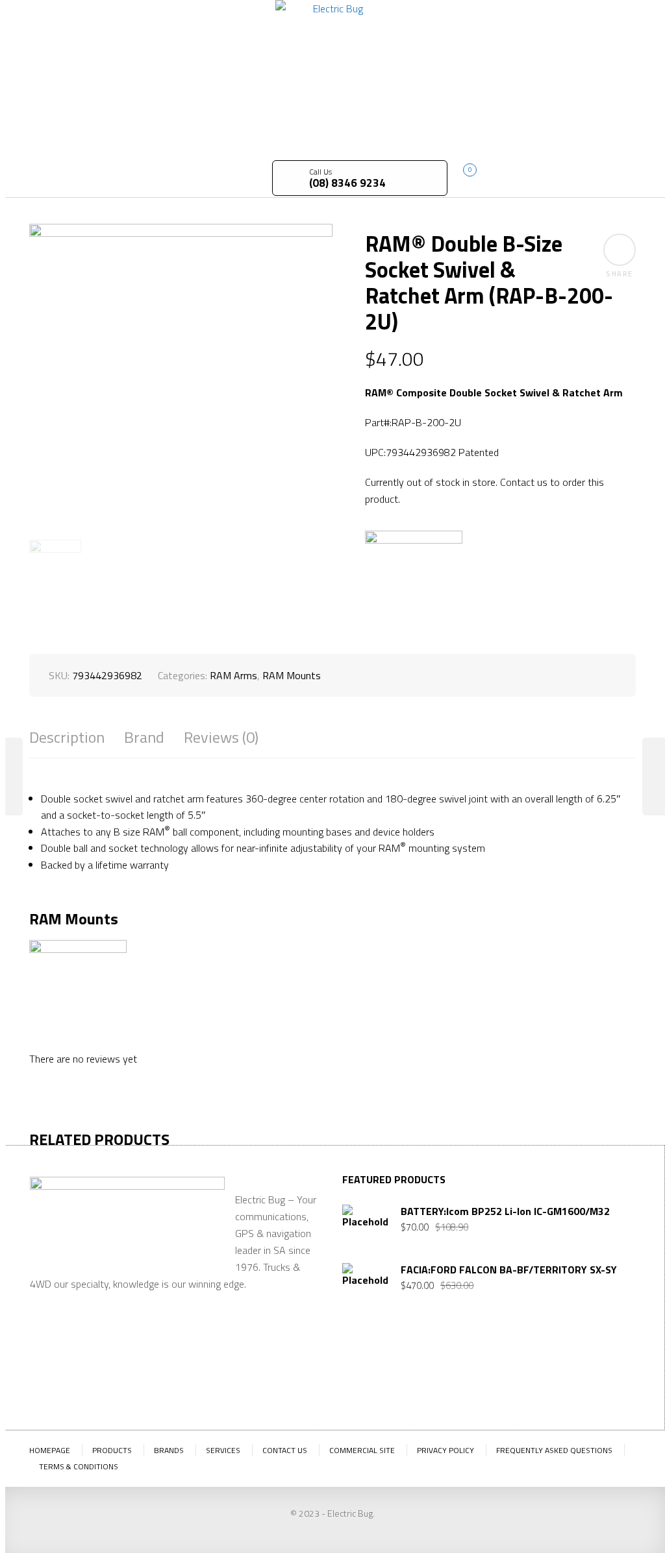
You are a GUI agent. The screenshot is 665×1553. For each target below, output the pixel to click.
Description (67, 737)
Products (112, 1450)
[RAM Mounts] (413, 579)
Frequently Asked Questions (554, 1450)
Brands (169, 1450)
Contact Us (284, 1450)
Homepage (49, 1450)
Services (223, 1450)
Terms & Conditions (78, 1466)
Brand (144, 737)
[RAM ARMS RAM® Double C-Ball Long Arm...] (653, 776)
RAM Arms (233, 675)
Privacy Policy (445, 1450)
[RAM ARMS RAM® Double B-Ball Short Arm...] (11, 776)
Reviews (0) (221, 737)
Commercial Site (362, 1450)
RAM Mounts (291, 675)
